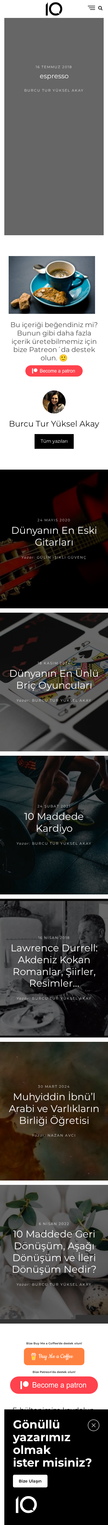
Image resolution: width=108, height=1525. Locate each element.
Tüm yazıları (54, 441)
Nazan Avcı (62, 1135)
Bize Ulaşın (30, 1481)
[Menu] (91, 8)
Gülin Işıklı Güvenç (62, 557)
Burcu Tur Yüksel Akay (54, 90)
